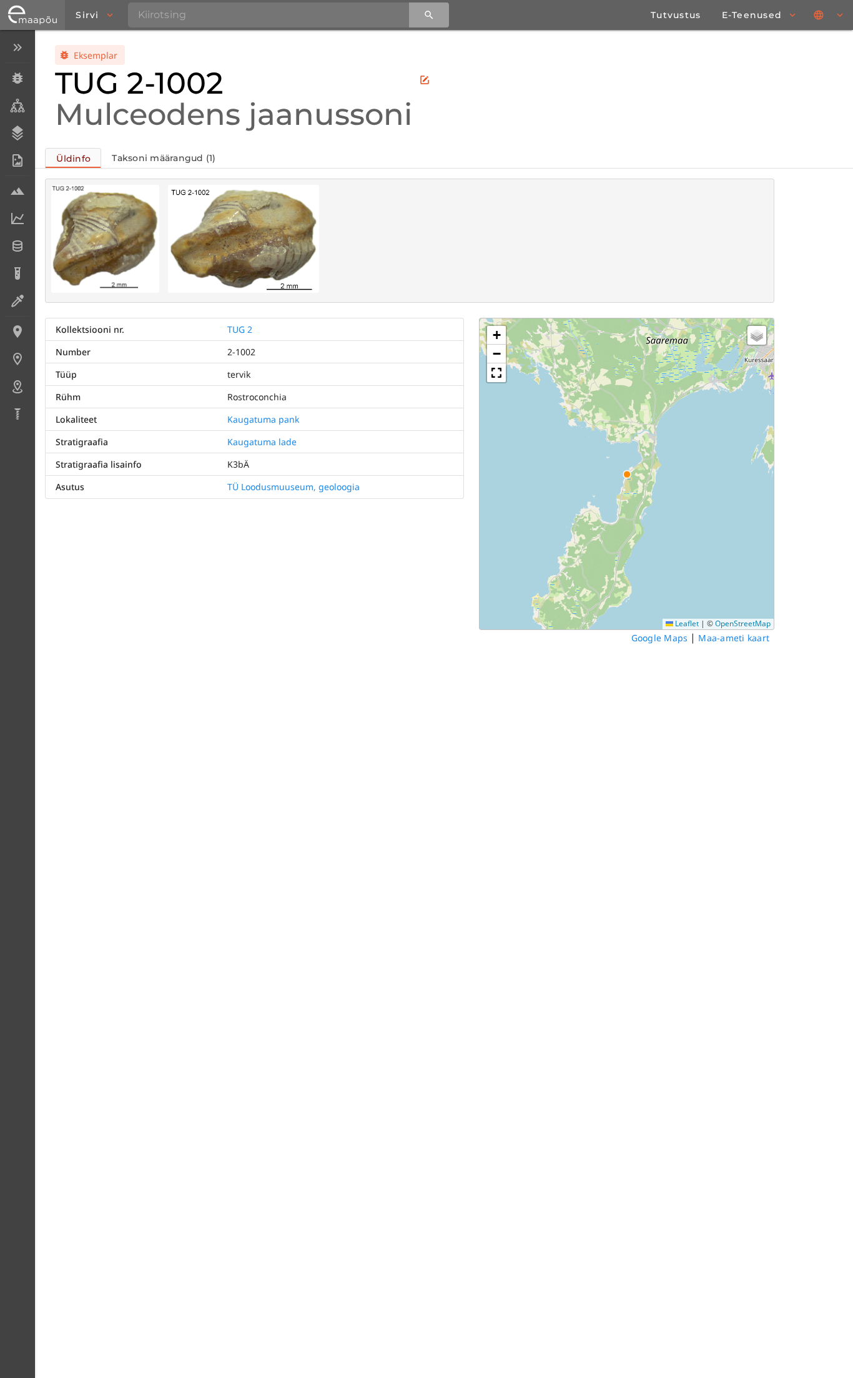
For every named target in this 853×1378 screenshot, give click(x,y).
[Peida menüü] (17, 47)
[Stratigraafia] (17, 133)
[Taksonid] (17, 105)
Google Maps (659, 638)
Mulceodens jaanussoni (233, 114)
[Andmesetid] (17, 246)
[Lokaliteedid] (17, 331)
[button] (496, 335)
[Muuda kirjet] (424, 79)
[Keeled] (829, 15)
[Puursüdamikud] (17, 413)
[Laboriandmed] (17, 218)
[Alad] (17, 386)
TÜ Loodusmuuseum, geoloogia (293, 487)
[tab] (73, 158)
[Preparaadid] (17, 300)
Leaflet (686, 623)
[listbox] (17, 232)
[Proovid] (17, 191)
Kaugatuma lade (262, 442)
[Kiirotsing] (429, 14)
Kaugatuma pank (263, 419)
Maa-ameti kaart (733, 638)
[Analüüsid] (17, 273)
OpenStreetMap (743, 623)
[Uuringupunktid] (17, 359)
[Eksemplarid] (17, 78)
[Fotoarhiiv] (17, 160)
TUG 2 (239, 329)
